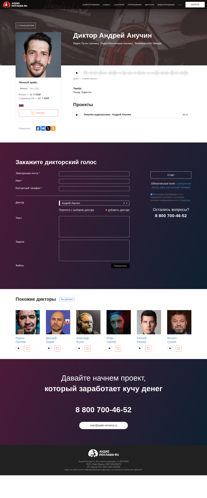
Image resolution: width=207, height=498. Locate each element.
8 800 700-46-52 (171, 215)
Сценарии (119, 5)
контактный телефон (178, 187)
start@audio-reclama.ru (103, 425)
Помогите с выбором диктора (76, 209)
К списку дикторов (26, 25)
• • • (180, 5)
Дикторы (149, 5)
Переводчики (135, 5)
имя (162, 187)
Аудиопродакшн (91, 5)
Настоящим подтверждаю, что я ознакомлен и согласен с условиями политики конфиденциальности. (167, 197)
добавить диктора (118, 209)
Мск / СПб (34, 89)
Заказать (40, 113)
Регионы (23, 89)
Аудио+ (107, 5)
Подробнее (185, 200)
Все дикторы (67, 299)
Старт (170, 175)
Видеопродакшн (166, 5)
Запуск (195, 4)
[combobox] (94, 203)
